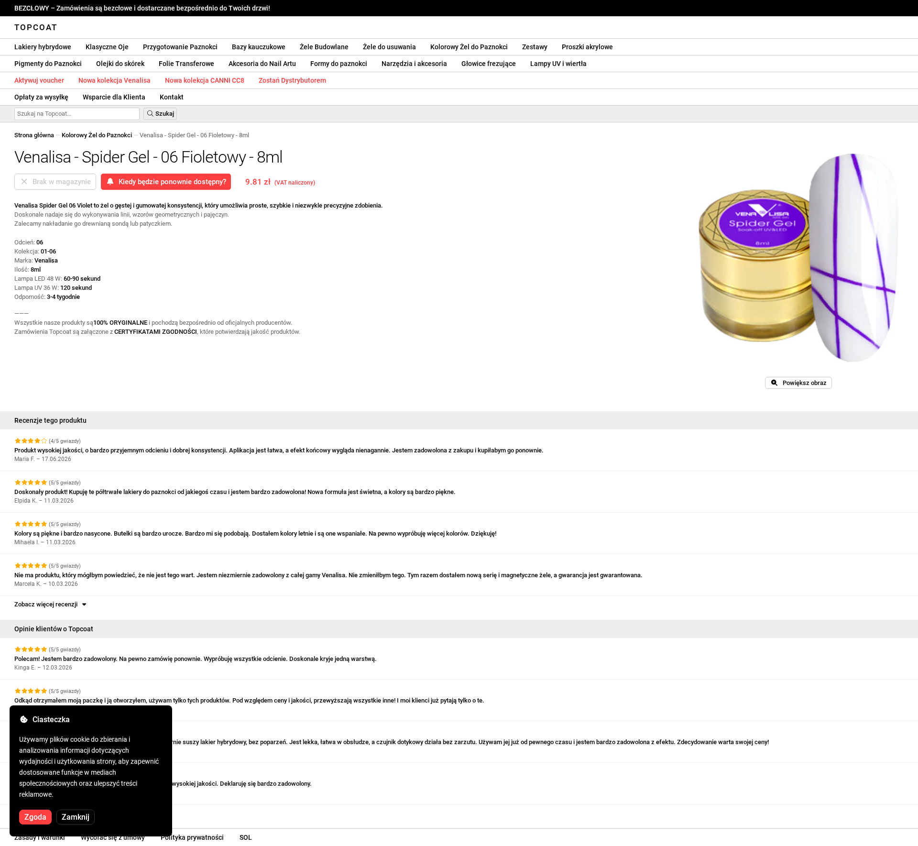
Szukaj (164, 113)
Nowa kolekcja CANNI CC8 (204, 80)
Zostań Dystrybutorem (292, 80)
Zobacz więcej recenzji (47, 604)
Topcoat (35, 27)
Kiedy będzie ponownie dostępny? (170, 181)
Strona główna (34, 135)
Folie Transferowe (186, 63)
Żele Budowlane (324, 47)
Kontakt (172, 97)
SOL (246, 837)
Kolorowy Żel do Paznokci (469, 47)
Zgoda (35, 817)
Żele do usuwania (389, 47)
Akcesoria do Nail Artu (262, 63)
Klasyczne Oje (107, 47)
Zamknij (75, 817)
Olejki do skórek (120, 63)
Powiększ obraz (802, 382)
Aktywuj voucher (39, 80)
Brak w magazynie (60, 181)
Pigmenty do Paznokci (48, 63)
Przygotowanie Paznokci (180, 47)
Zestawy (534, 47)
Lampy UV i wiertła (558, 63)
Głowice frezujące (488, 63)
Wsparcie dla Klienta (114, 97)
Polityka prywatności (192, 837)
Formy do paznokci (338, 63)
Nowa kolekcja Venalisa (114, 80)
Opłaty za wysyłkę (41, 97)
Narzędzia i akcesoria (414, 63)
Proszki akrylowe (587, 47)
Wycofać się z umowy (113, 837)
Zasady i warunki (39, 837)
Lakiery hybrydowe (42, 47)
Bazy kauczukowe (258, 47)
